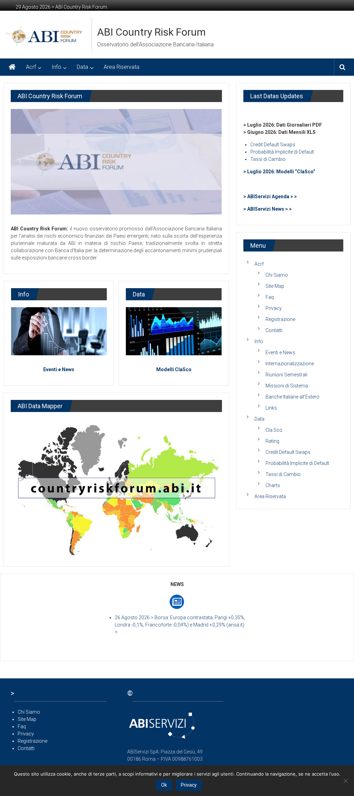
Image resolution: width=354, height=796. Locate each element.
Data (82, 67)
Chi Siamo (277, 275)
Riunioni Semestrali (286, 374)
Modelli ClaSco (174, 369)
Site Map (275, 286)
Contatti (274, 330)
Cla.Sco (274, 430)
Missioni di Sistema (287, 385)
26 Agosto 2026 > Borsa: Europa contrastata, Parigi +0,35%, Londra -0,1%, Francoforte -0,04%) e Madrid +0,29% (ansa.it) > (180, 625)
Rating (272, 441)
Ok (164, 785)
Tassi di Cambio (268, 159)
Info (56, 67)
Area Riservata (121, 67)
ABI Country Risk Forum (151, 32)
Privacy (274, 308)
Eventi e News (58, 369)
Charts (273, 485)
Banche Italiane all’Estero (292, 397)
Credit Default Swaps (272, 144)
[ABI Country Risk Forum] (12, 67)
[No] (345, 780)
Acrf (31, 67)
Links (271, 408)
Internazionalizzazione (290, 363)
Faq (270, 297)
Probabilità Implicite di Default (282, 152)
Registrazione (280, 319)
